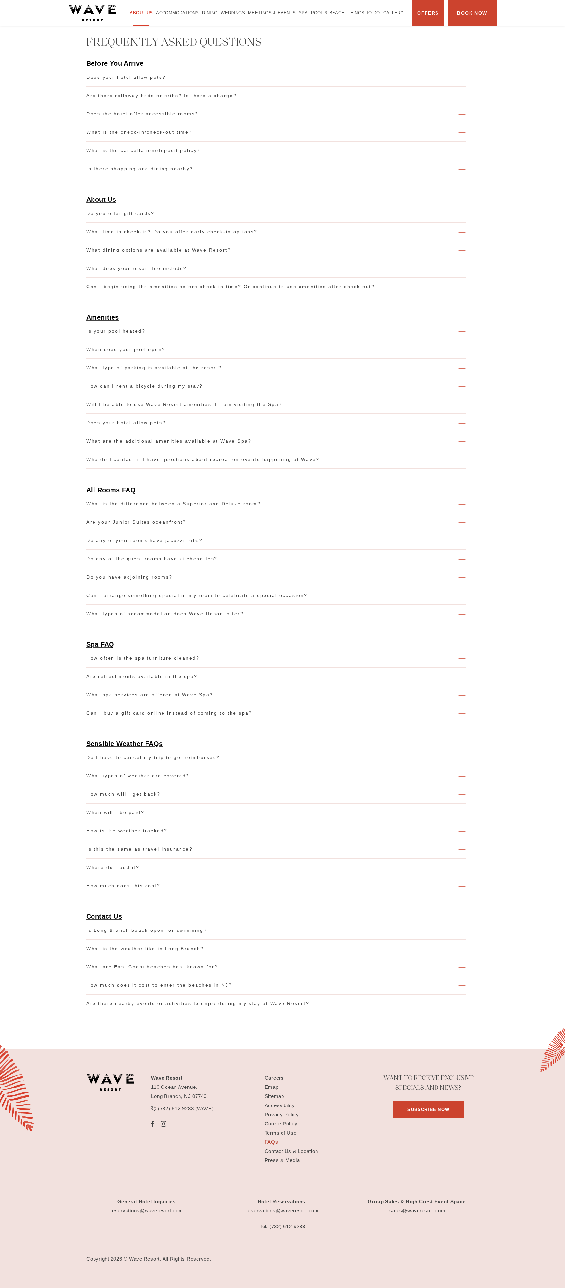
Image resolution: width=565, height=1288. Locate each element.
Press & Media (282, 1160)
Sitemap (274, 1096)
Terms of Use (281, 1133)
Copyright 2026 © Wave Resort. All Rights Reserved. (148, 1259)
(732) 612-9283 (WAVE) (185, 1108)
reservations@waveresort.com (146, 1210)
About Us (141, 12)
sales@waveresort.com (417, 1210)
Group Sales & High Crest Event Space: (418, 1201)
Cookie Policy (281, 1123)
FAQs (271, 1142)
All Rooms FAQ (111, 490)
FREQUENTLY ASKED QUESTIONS (174, 43)
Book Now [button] (472, 13)
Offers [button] (427, 13)
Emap (272, 1087)
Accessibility (280, 1105)
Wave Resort (166, 1078)
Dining (209, 12)
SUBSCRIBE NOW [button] (435, 1112)
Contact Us (104, 916)
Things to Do (364, 12)
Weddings (233, 12)
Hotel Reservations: (282, 1201)
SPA (303, 12)
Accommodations (177, 12)
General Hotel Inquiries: (147, 1201)
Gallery (393, 12)
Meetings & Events (272, 12)
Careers (274, 1078)
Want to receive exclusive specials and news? (428, 1083)
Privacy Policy (282, 1114)
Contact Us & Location (291, 1151)
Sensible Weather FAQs (124, 743)
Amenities (102, 317)
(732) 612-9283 (287, 1226)
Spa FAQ (100, 644)
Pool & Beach (327, 12)
